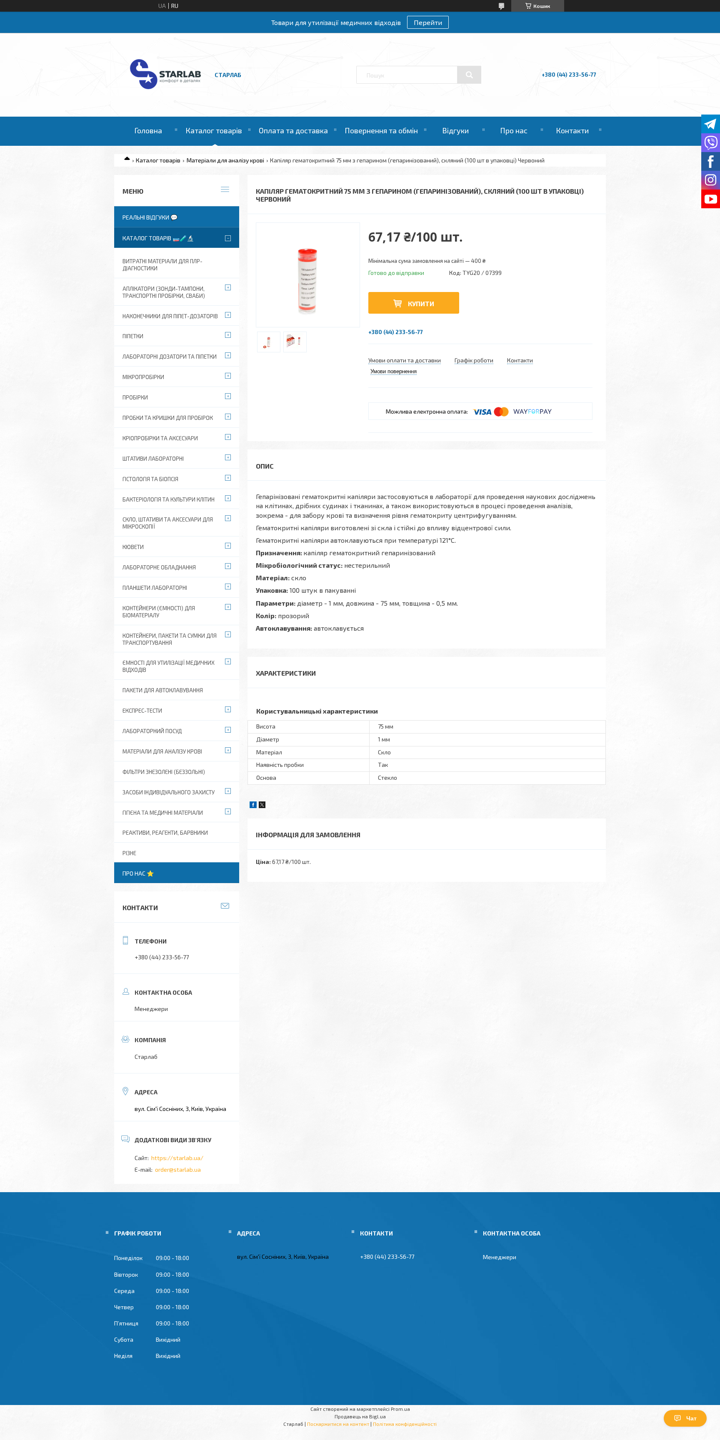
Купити (421, 303)
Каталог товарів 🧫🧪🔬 (158, 238)
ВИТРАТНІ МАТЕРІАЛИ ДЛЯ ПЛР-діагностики (162, 265)
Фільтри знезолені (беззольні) (163, 772)
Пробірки (135, 397)
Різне (129, 853)
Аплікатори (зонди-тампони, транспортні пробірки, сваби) (163, 292)
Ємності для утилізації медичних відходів (168, 666)
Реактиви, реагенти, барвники (165, 832)
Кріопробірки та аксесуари (160, 438)
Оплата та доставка (293, 130)
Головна (148, 130)
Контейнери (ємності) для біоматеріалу (158, 612)
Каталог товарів (213, 130)
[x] (262, 805)
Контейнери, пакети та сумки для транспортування (169, 639)
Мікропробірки (143, 377)
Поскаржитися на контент (338, 1424)
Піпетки (132, 336)
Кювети (133, 547)
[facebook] (253, 805)
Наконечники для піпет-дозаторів (170, 316)
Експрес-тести (142, 710)
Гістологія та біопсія (150, 479)
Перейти (428, 22)
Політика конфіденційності (405, 1424)
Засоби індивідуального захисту (168, 792)
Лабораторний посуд (152, 731)
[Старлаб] (165, 93)
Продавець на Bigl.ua (360, 1416)
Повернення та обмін (381, 130)
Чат (691, 1418)
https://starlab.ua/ (177, 1157)
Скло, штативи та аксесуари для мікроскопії (167, 523)
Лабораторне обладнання (159, 567)
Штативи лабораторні (153, 458)
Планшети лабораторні (154, 587)
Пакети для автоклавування (162, 690)
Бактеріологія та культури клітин (168, 499)
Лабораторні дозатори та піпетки (169, 356)
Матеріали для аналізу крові (225, 160)
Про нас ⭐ (138, 873)
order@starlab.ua (178, 1169)
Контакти (572, 130)
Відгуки (455, 130)
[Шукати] (469, 75)
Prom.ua (400, 1409)
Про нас (514, 130)
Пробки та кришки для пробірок (167, 417)
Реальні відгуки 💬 (150, 217)
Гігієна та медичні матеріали (162, 812)
